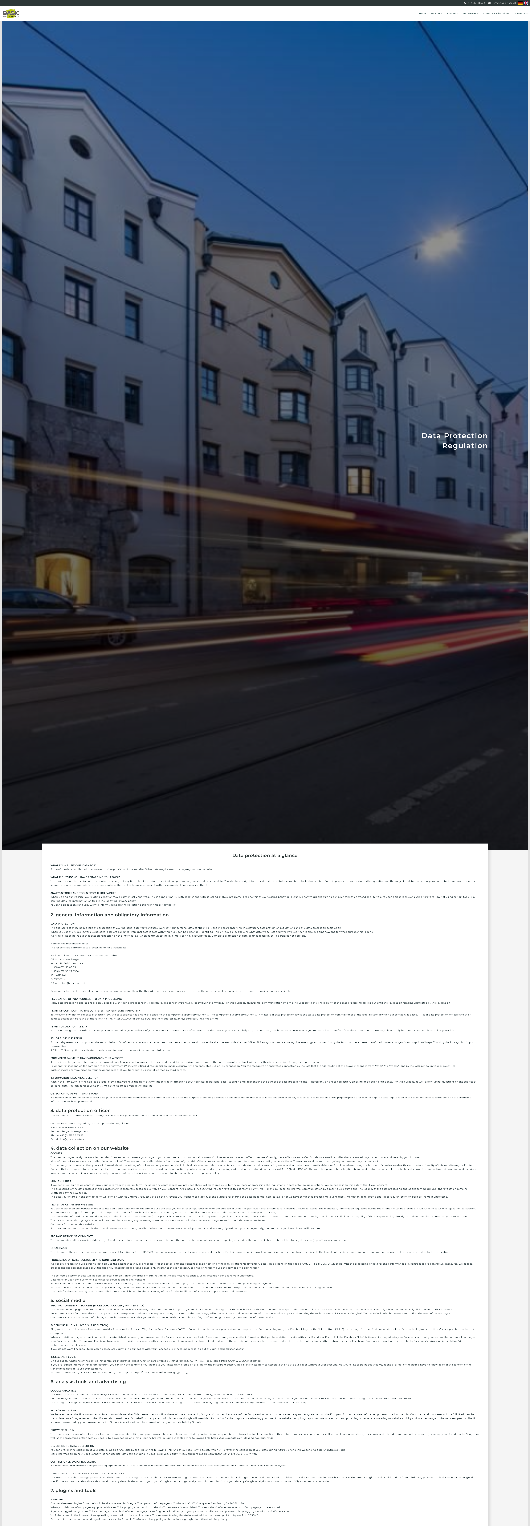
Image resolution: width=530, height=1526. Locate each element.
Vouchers (436, 13)
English (526, 3)
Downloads (521, 13)
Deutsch (520, 3)
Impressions (471, 13)
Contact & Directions (496, 13)
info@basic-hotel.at (504, 3)
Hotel (422, 13)
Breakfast (453, 13)
